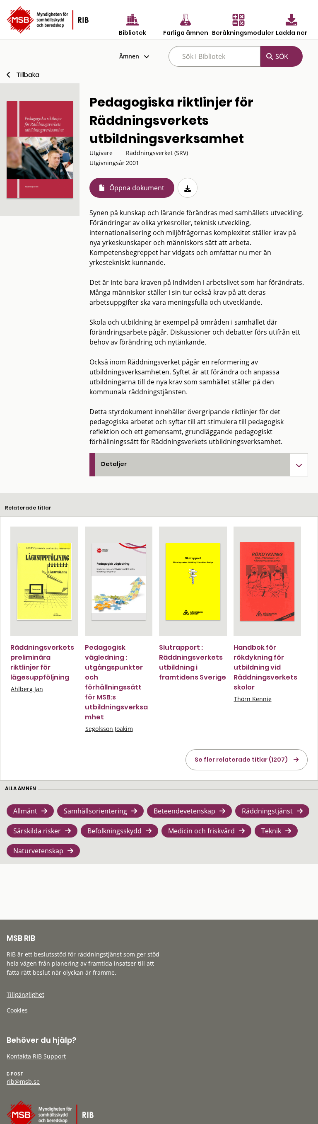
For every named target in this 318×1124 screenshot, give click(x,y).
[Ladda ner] (188, 188)
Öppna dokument (136, 187)
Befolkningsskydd (114, 830)
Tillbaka (27, 75)
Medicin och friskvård (201, 830)
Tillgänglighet (25, 994)
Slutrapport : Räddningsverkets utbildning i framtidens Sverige (192, 662)
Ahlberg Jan (27, 689)
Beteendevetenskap (184, 811)
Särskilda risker (37, 830)
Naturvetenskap (38, 850)
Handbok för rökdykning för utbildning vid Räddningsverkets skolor (265, 667)
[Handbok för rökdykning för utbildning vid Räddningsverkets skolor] (267, 581)
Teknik (271, 830)
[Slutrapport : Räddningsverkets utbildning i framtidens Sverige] (193, 581)
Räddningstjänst (267, 811)
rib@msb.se (23, 1081)
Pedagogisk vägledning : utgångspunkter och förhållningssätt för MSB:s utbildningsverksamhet (116, 682)
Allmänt (25, 811)
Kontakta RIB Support (36, 1056)
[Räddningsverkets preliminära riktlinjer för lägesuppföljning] (44, 581)
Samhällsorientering (95, 811)
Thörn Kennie (253, 699)
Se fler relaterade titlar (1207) (241, 759)
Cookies (17, 1010)
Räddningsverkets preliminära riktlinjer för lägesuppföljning (42, 662)
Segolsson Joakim (109, 729)
